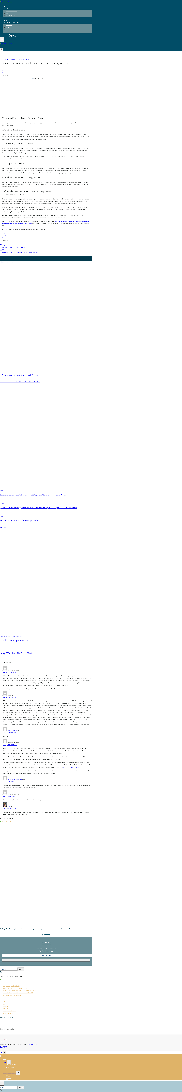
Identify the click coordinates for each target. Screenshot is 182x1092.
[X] (15, 36)
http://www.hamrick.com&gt (71, 767)
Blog (5, 20)
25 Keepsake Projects (9, 1011)
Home (5, 6)
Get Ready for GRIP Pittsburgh (12, 995)
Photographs (5, 636)
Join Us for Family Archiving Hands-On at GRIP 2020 (18, 993)
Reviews (12, 636)
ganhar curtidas (12, 730)
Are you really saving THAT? (11, 986)
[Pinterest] (13, 36)
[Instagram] (12, 36)
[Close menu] (0, 1056)
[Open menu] (1, 49)
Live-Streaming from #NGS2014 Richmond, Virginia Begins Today (19, 251)
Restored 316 (33, 1044)
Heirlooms (6, 1006)
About (5, 1062)
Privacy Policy (11, 15)
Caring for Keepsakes (9, 1073)
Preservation (25, 59)
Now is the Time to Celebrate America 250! (15, 988)
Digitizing (5, 59)
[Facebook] (10, 36)
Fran (8, 806)
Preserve (9, 29)
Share (7, 1079)
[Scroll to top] (1, 1052)
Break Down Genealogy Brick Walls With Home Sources (19, 990)
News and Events (15, 59)
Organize (9, 25)
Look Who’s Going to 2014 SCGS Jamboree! (13, 246)
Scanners (19, 636)
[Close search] (2, 1083)
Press (7, 13)
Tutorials (5, 1002)
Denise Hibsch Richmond (14, 779)
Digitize (8, 27)
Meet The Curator (11, 1064)
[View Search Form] (2, 39)
